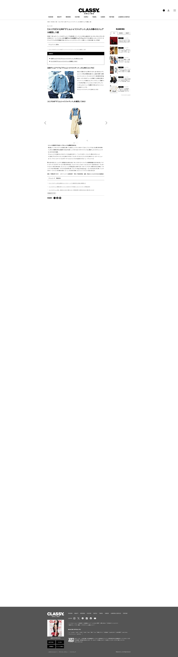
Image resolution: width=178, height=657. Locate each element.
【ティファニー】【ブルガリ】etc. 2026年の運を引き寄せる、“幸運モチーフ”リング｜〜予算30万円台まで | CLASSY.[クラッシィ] (61, 284)
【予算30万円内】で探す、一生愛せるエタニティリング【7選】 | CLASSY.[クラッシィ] (90, 323)
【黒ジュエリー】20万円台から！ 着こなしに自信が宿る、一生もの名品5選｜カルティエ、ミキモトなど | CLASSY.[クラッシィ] (124, 90)
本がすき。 (79, 634)
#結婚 (120, 544)
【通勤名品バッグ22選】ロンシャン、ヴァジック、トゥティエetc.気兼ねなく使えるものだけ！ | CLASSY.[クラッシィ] (90, 362)
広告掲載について (87, 623)
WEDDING (68, 17)
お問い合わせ (103, 623)
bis (95, 632)
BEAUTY (59, 17)
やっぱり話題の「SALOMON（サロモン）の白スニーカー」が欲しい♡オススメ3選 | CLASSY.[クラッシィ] (89, 441)
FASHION (50, 17)
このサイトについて (52, 652)
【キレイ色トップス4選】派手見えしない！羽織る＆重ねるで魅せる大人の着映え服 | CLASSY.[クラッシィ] (90, 480)
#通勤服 (119, 542)
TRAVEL (94, 17)
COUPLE (86, 17)
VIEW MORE (120, 597)
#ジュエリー (113, 542)
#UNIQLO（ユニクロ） (51, 193)
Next (129, 524)
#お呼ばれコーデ (126, 542)
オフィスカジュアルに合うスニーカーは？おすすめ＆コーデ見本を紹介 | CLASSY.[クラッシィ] (90, 244)
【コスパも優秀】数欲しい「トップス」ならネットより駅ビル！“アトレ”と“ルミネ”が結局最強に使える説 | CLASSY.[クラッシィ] (61, 442)
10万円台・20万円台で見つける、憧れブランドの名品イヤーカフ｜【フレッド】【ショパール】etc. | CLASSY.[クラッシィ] (61, 402)
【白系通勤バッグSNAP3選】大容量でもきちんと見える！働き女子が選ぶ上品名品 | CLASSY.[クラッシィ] (60, 361)
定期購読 (93, 565)
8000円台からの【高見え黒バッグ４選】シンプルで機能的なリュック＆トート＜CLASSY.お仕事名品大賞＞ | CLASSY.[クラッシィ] (90, 284)
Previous (125, 524)
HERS (85, 632)
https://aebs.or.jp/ (79, 641)
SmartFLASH (112, 632)
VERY (77, 632)
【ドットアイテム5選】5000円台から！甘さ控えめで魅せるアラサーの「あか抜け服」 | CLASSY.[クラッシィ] (124, 80)
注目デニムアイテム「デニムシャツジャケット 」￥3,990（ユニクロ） (67, 58)
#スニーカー (125, 544)
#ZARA (122, 546)
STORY (81, 632)
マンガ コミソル (72, 634)
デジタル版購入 (93, 570)
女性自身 (106, 632)
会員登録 (80, 623)
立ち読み (93, 560)
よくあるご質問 (95, 623)
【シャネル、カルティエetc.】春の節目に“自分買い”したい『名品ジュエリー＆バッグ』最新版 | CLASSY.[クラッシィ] (61, 481)
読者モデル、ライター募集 (74, 625)
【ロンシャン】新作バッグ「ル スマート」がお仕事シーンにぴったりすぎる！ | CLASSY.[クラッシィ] (90, 401)
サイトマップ (73, 652)
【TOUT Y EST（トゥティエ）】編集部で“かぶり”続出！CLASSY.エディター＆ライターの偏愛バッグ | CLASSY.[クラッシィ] (61, 245)
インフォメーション (73, 623)
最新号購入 (93, 555)
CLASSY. (73, 632)
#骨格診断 (128, 546)
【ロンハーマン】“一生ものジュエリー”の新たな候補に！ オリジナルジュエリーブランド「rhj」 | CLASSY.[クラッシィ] (124, 51)
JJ (69, 632)
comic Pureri (124, 632)
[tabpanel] (76, 131)
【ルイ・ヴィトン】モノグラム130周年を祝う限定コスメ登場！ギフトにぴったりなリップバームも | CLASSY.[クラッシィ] (124, 41)
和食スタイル (100, 632)
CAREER (103, 17)
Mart (89, 632)
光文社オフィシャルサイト (112, 623)
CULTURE (77, 17)
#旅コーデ (115, 544)
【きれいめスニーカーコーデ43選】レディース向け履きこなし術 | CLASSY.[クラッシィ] (61, 323)
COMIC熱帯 (118, 632)
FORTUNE (111, 17)
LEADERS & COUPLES (124, 17)
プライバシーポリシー (63, 652)
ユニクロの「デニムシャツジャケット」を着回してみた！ (64, 61)
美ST (92, 632)
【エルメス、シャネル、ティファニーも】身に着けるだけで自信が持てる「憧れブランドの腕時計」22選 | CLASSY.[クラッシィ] (124, 70)
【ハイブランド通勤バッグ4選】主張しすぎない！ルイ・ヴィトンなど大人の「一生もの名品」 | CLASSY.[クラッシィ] (124, 61)
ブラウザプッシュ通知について (87, 625)
